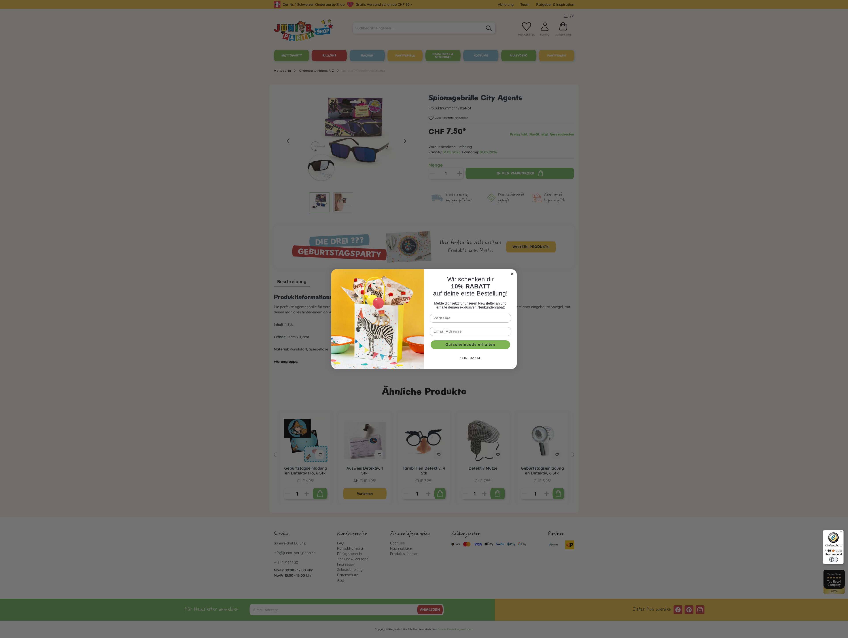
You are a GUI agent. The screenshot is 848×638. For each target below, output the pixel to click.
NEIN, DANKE (470, 357)
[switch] (833, 559)
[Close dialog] (512, 274)
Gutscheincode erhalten (470, 344)
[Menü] (841, 532)
